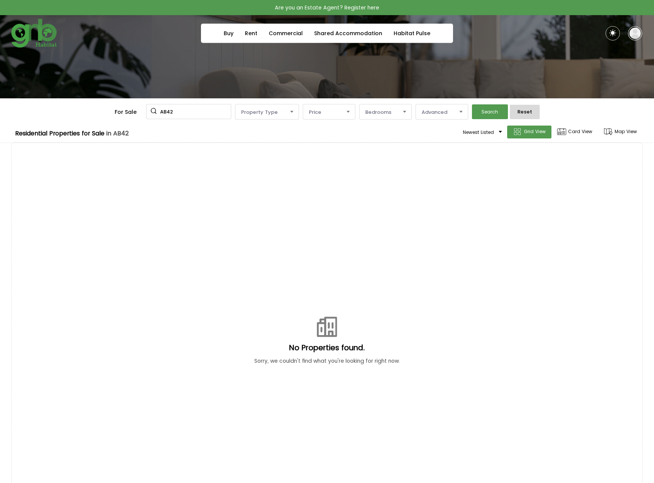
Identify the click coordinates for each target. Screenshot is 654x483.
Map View (626, 131)
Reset (524, 111)
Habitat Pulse (412, 33)
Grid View (535, 131)
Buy (229, 33)
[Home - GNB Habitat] (34, 33)
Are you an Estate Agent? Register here (327, 7)
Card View (580, 131)
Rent (251, 33)
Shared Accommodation (348, 33)
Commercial (286, 33)
